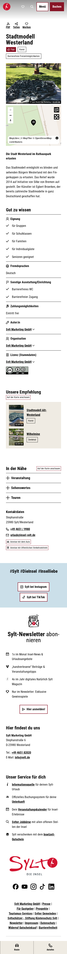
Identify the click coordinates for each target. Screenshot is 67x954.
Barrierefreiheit (48, 927)
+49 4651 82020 (21, 752)
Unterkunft (18, 801)
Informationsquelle (23, 784)
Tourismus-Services (20, 913)
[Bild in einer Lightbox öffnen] (33, 866)
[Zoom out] (10, 115)
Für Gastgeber (25, 908)
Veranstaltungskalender (32, 809)
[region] (33, 125)
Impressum (31, 923)
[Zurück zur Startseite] (6, 6)
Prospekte (42, 908)
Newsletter (16, 923)
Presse (46, 904)
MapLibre (14, 138)
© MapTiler (26, 138)
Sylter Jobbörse (21, 822)
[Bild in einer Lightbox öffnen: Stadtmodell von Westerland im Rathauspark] (33, 83)
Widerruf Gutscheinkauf (22, 927)
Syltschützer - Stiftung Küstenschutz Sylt (32, 918)
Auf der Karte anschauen (18, 397)
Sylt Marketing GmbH (27, 904)
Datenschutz (47, 923)
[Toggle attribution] (57, 138)
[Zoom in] (10, 110)
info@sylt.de (22, 757)
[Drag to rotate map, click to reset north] (10, 120)
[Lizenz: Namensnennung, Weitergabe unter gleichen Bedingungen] (17, 373)
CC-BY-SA (56, 102)
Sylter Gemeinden (45, 913)
